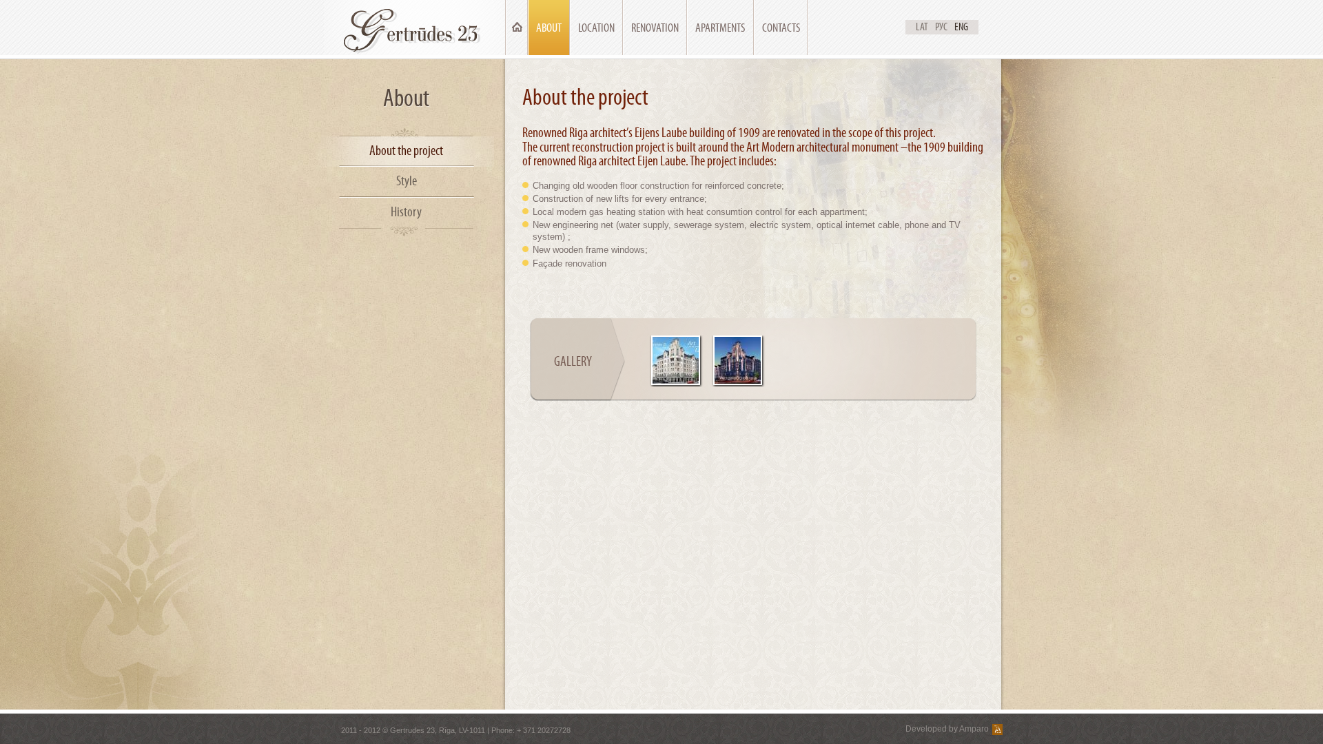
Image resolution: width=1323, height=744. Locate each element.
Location (596, 28)
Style (406, 181)
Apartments (720, 28)
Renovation (655, 28)
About (549, 28)
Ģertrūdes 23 (414, 27)
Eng (961, 27)
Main (516, 28)
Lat (922, 27)
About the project (406, 150)
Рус (941, 27)
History (406, 212)
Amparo (974, 729)
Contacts (781, 28)
